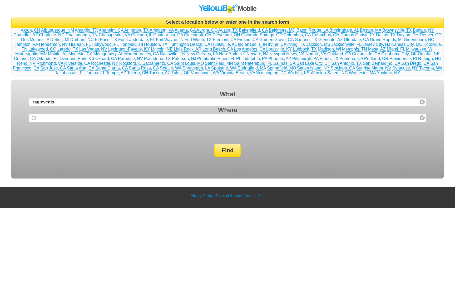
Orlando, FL (47, 58)
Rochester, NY (104, 63)
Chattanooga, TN (82, 35)
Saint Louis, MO (189, 63)
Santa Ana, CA (80, 68)
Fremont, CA (224, 39)
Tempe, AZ (116, 73)
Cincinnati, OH (197, 35)
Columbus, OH (325, 35)
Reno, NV (26, 63)
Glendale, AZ (330, 39)
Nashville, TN (172, 54)
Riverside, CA (77, 63)
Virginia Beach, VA (237, 73)
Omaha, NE (429, 54)
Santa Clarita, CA (111, 68)
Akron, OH (30, 30)
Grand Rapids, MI (386, 39)
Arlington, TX (136, 30)
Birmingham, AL (344, 30)
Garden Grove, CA (276, 39)
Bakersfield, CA (253, 30)
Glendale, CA (356, 39)
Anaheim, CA (111, 30)
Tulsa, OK (180, 73)
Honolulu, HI (131, 44)
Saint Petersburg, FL (253, 63)
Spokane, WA (223, 68)
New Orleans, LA (202, 54)
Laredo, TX (67, 49)
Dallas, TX (386, 35)
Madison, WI (329, 49)
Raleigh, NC (429, 58)
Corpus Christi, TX (357, 35)
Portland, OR (376, 58)
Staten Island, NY (313, 68)
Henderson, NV (53, 44)
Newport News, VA (286, 54)
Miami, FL (396, 49)
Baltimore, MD (282, 30)
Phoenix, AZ (279, 58)
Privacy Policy (202, 196)
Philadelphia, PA (251, 58)
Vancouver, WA (205, 73)
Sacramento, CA (157, 63)
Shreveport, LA (196, 68)
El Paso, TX (106, 39)
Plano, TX (329, 58)
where (227, 109)
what (227, 94)
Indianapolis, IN (252, 44)
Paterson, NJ (184, 58)
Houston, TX (155, 44)
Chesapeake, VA (114, 35)
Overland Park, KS (77, 58)
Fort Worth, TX (198, 39)
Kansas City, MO (406, 44)
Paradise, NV (130, 58)
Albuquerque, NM (57, 30)
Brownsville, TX (397, 30)
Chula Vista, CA (168, 35)
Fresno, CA (247, 39)
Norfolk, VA (315, 54)
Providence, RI (403, 58)
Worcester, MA (362, 73)
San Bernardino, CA (381, 63)
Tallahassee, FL (70, 73)
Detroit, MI (59, 39)
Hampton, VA (25, 44)
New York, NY (232, 54)
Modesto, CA (80, 54)
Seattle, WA (170, 68)
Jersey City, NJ (376, 44)
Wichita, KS (299, 73)
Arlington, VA (162, 30)
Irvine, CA (277, 44)
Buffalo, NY (423, 30)
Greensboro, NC (419, 39)
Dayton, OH (408, 35)
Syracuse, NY (405, 68)
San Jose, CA (53, 68)
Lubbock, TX (305, 49)
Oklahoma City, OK (399, 54)
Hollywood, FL (105, 44)
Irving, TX (296, 44)
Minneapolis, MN (31, 54)
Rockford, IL (130, 63)
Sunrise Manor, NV (373, 68)
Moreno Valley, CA (141, 54)
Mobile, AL (57, 54)
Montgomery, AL (108, 54)
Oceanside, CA (366, 54)
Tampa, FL (95, 73)
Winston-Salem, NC (329, 73)
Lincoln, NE (162, 49)
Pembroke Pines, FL (216, 58)
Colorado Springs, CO (262, 35)
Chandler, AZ (25, 35)
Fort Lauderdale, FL (136, 39)
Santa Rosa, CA (144, 68)
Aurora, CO (206, 30)
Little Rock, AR (187, 49)
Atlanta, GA (185, 30)
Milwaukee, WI (419, 49)
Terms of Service (229, 196)
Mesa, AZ (377, 49)
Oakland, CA (339, 54)
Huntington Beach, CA (189, 44)
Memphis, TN (354, 49)
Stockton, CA (343, 68)
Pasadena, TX (157, 58)
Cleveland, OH (226, 35)
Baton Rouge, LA (312, 30)
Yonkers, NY (388, 73)
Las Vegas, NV (93, 49)
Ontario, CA (25, 58)
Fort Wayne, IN (170, 39)
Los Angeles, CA (249, 49)
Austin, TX (228, 30)
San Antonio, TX (346, 63)
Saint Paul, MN (219, 63)
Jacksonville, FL (346, 44)
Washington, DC (271, 73)
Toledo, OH (137, 73)
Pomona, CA (351, 58)
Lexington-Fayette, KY (129, 49)
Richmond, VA (50, 63)
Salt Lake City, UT (313, 63)
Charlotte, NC (52, 35)
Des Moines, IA (35, 39)
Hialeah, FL (80, 44)
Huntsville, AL (224, 44)
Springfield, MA (252, 68)
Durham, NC (82, 39)
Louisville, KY (279, 49)
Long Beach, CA (217, 49)
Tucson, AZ (159, 73)
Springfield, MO (281, 68)
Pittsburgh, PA (305, 58)
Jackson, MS (318, 44)
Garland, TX (306, 39)
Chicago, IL (141, 35)
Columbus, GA (297, 35)
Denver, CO (431, 35)
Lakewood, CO (42, 49)
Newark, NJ (257, 54)
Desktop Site (254, 196)
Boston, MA (370, 30)
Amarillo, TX (86, 30)
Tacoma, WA (430, 68)
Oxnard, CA (106, 58)
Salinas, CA (284, 63)
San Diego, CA (415, 63)
